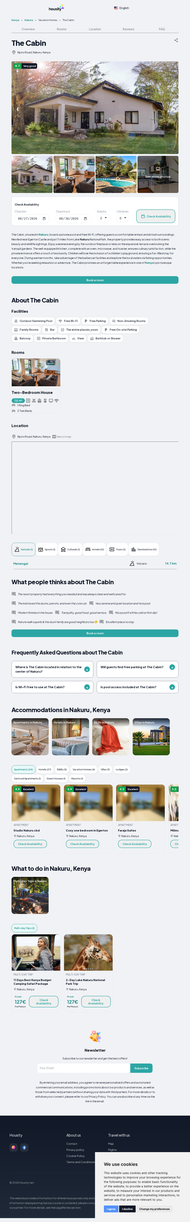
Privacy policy (75, 1149)
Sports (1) (50, 549)
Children (123, 211)
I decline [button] (127, 1209)
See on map (63, 436)
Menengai (20, 563)
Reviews (128, 29)
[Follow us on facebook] (24, 1147)
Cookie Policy (75, 1155)
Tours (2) (121, 549)
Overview (28, 29)
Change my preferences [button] (154, 1209)
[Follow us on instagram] (13, 1147)
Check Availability (159, 216)
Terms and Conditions (80, 1162)
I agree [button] (111, 1209)
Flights (112, 1149)
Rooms (61, 29)
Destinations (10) (147, 549)
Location (95, 29)
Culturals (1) (73, 549)
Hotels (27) (45, 769)
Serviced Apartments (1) (27, 778)
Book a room (95, 280)
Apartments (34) (23, 769)
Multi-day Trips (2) (24, 928)
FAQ (162, 29)
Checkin (20, 211)
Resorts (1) (77, 778)
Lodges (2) (122, 769)
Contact (71, 1143)
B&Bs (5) (62, 769)
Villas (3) (105, 769)
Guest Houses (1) (56, 778)
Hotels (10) (98, 549)
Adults (101, 211)
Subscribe (141, 1068)
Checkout (63, 211)
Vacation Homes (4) (84, 769)
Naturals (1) (27, 549)
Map (111, 1143)
